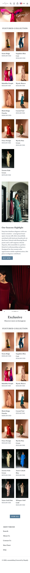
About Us (6, 536)
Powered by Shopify (22, 560)
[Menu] (27, 3)
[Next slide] (25, 311)
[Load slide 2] (13, 311)
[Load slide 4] (16, 311)
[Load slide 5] (17, 311)
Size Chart (7, 545)
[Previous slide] (4, 311)
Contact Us (7, 540)
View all (15, 516)
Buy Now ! (7, 258)
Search (5, 531)
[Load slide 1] (12, 311)
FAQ (4, 550)
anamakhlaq (11, 560)
